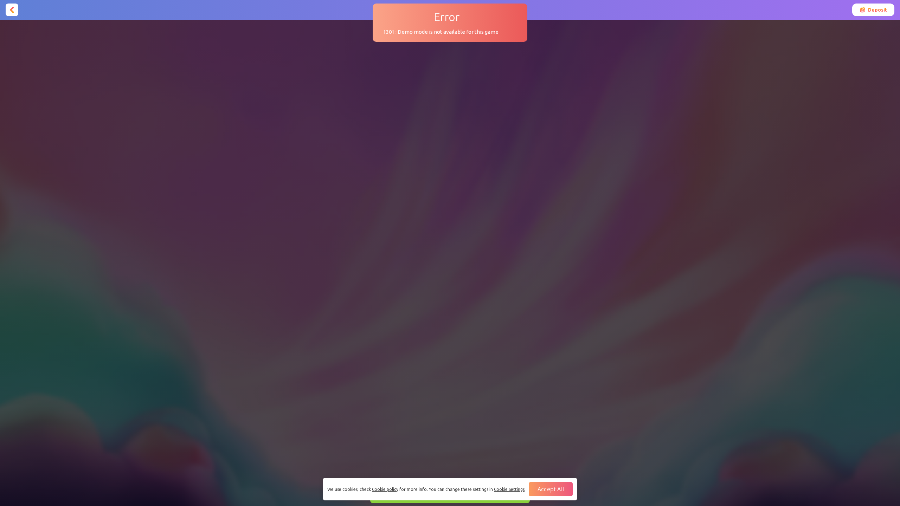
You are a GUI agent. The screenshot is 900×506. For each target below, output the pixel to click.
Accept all (551, 489)
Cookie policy (385, 489)
